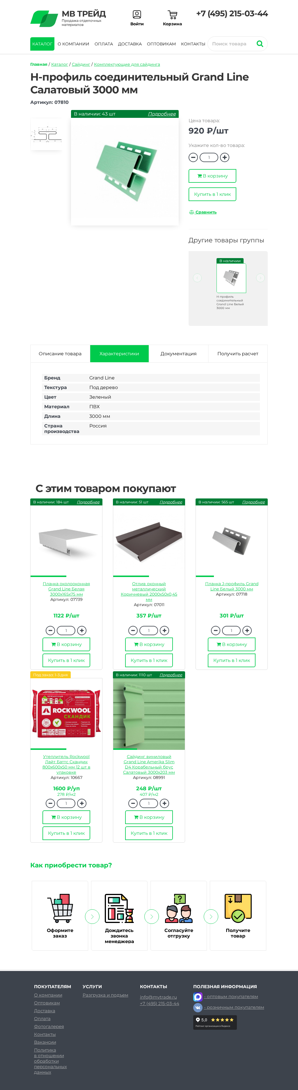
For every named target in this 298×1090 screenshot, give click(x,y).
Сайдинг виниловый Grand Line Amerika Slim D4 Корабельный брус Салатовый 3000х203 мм (149, 764)
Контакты (193, 44)
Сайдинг (81, 64)
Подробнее (162, 114)
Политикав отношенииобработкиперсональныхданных (50, 1061)
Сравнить (205, 212)
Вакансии (45, 1042)
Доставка (130, 44)
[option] (46, 136)
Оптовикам (161, 44)
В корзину (215, 176)
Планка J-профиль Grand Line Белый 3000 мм (231, 586)
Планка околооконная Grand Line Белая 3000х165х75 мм (66, 589)
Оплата (104, 44)
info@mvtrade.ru (158, 997)
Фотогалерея (49, 1026)
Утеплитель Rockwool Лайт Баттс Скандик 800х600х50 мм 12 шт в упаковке (66, 764)
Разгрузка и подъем (105, 995)
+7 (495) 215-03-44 (232, 13)
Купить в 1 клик (212, 194)
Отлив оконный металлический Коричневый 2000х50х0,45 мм (149, 591)
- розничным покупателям (234, 1007)
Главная (38, 64)
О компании (73, 44)
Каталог (42, 44)
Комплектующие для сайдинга (127, 64)
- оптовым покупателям (231, 996)
